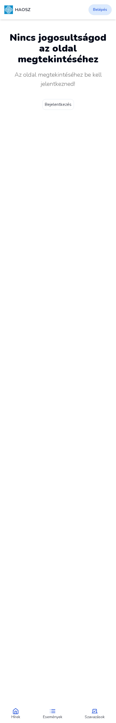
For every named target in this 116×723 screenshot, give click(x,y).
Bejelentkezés (58, 104)
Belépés (100, 9)
